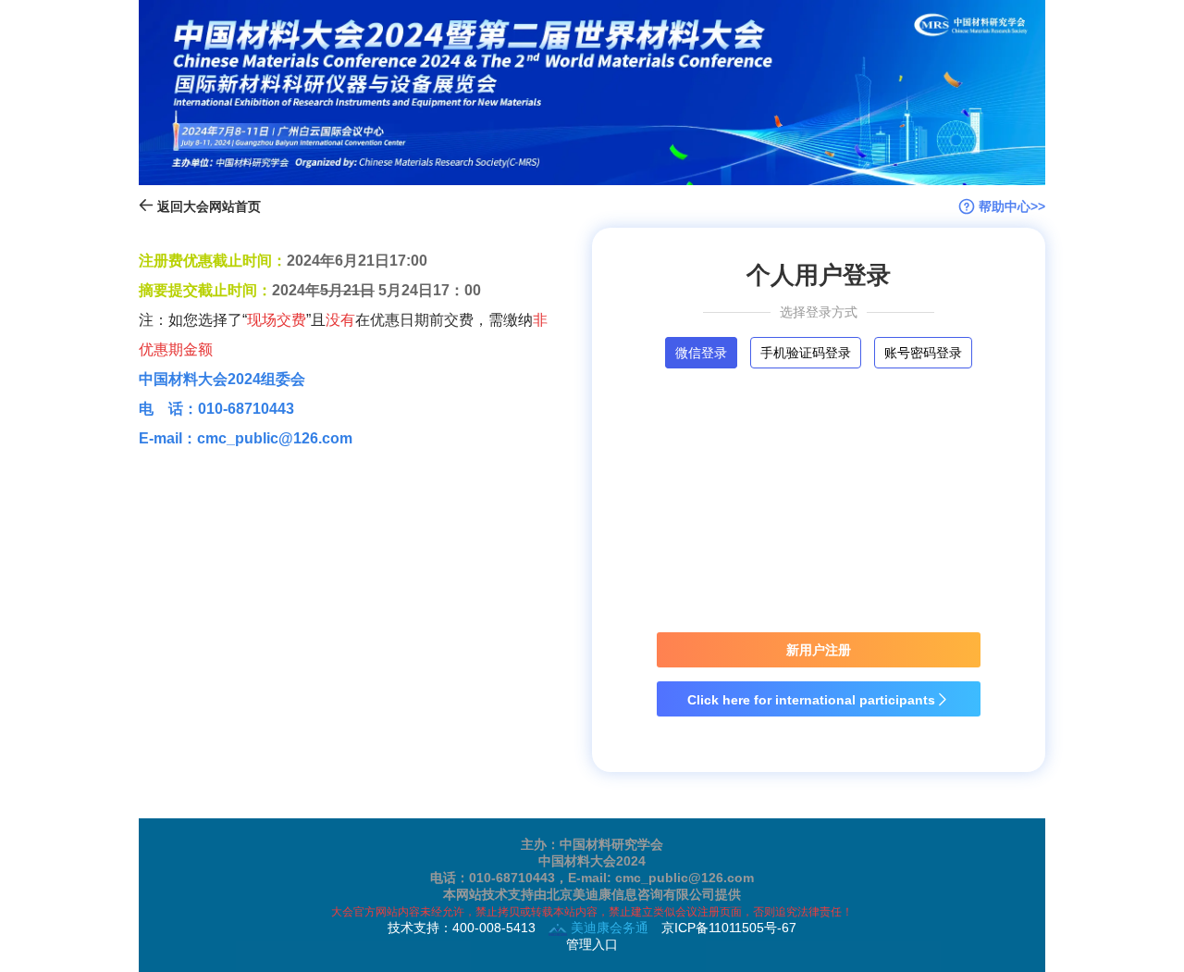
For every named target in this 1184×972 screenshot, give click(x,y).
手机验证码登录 (805, 352)
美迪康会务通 (607, 927)
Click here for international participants (818, 699)
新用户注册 (818, 649)
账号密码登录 (923, 352)
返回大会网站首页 (207, 206)
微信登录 (701, 352)
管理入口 (592, 944)
